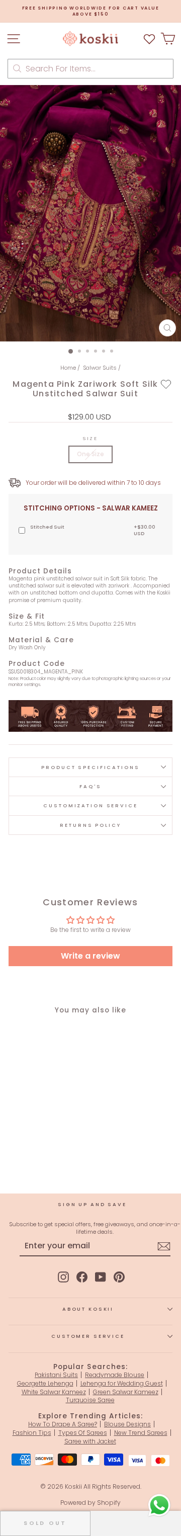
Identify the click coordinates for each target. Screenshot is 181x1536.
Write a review (90, 956)
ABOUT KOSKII (88, 1309)
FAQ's (90, 786)
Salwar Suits (99, 368)
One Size (90, 454)
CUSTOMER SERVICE (88, 1336)
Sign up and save (92, 1204)
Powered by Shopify (90, 1502)
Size (90, 438)
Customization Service (90, 805)
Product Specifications (90, 767)
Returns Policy (90, 825)
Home (68, 368)
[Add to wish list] (149, 38)
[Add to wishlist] (166, 384)
